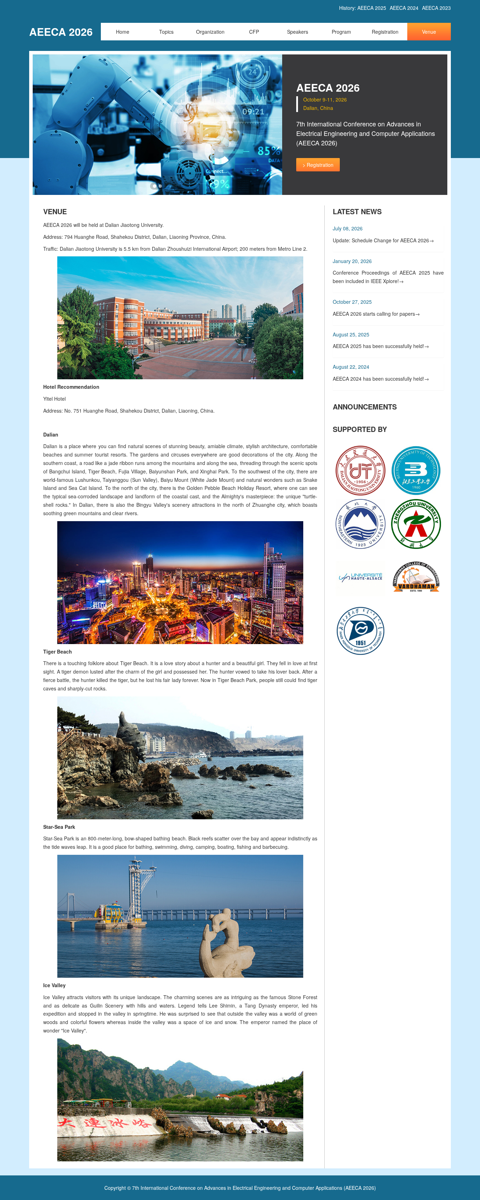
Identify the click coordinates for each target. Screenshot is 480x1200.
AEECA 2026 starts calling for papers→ (376, 313)
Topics (166, 31)
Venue (429, 31)
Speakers (297, 31)
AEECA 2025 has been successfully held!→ (381, 345)
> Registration (318, 164)
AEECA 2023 (436, 7)
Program (341, 31)
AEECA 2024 (404, 7)
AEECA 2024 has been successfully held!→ (381, 378)
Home (122, 31)
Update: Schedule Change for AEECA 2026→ (383, 240)
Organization (210, 31)
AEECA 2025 (371, 7)
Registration (385, 31)
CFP (254, 31)
